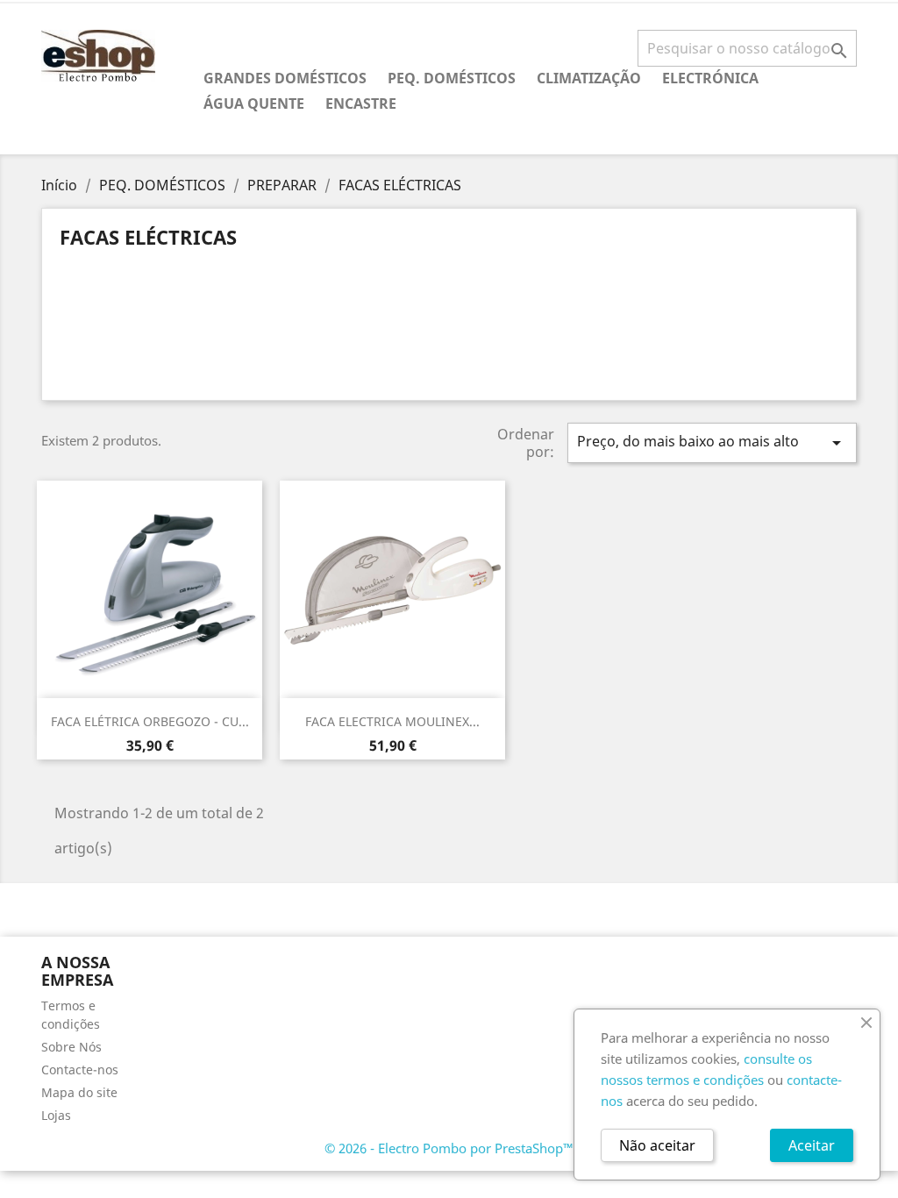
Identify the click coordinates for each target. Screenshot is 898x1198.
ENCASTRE (360, 103)
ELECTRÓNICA (710, 78)
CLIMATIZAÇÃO (589, 78)
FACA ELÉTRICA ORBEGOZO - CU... (150, 721)
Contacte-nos (79, 1069)
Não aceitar (657, 1145)
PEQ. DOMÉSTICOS (452, 78)
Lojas (56, 1115)
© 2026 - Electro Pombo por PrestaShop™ (449, 1148)
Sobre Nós (71, 1046)
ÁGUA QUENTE (253, 103)
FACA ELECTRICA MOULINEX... (392, 721)
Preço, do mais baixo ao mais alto (712, 442)
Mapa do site (79, 1092)
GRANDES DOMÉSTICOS (285, 78)
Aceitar (811, 1145)
